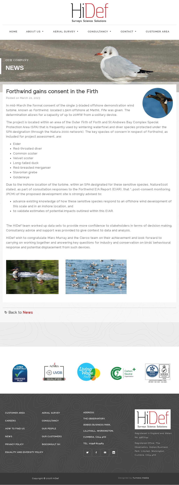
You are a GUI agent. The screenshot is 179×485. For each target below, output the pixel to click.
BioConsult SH (51, 444)
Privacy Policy (14, 444)
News (28, 312)
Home (13, 31)
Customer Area (158, 31)
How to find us (15, 428)
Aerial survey (51, 413)
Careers (10, 420)
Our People (49, 428)
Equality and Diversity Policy (21, 452)
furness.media (141, 478)
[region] (89, 66)
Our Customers (52, 436)
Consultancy (50, 420)
